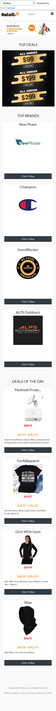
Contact (49, 693)
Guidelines (15, 693)
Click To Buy (28, 176)
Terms (24, 693)
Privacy (32, 693)
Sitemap (40, 693)
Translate (10, 7)
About (6, 693)
